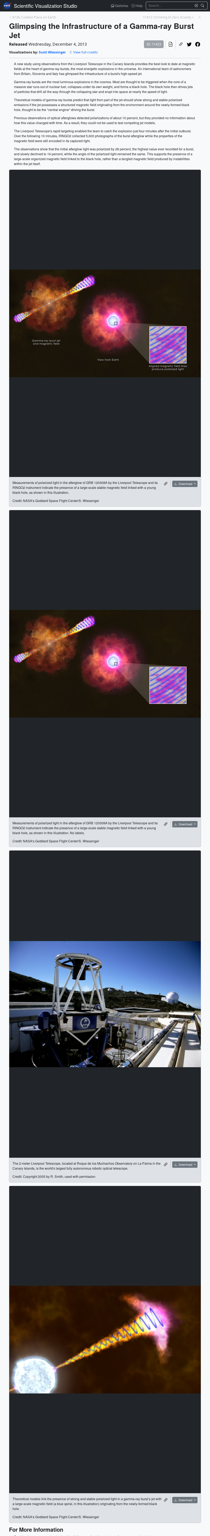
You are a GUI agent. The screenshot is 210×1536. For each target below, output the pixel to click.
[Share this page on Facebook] (197, 44)
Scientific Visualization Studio (45, 5)
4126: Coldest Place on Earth (34, 17)
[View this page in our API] (170, 44)
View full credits (85, 52)
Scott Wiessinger (52, 52)
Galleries (121, 5)
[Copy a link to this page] (180, 44)
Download (185, 484)
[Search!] (203, 5)
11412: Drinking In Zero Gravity (167, 17)
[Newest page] (199, 17)
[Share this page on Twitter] (189, 44)
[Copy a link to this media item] (165, 483)
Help (139, 5)
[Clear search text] (195, 5)
